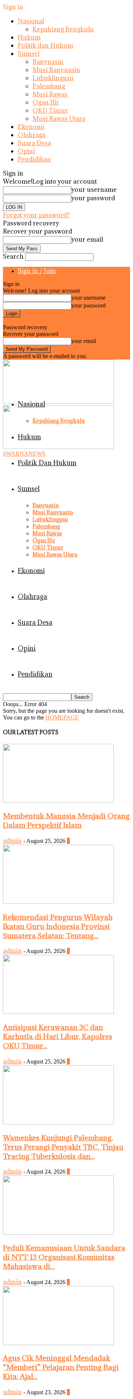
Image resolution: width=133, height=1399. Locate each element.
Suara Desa (34, 143)
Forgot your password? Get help (40, 320)
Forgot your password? (36, 215)
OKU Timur (50, 110)
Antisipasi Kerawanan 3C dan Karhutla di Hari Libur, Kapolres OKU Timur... (57, 1036)
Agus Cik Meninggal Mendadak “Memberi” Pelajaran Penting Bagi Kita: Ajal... (61, 1367)
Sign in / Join (37, 271)
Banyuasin (48, 62)
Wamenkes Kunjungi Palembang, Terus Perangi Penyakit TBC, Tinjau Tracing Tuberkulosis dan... (63, 1147)
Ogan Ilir (46, 102)
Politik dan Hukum (45, 45)
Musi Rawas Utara (59, 119)
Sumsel (29, 54)
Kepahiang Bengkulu (63, 29)
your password (93, 198)
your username (94, 189)
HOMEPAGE (62, 717)
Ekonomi (31, 127)
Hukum (29, 37)
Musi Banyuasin (56, 70)
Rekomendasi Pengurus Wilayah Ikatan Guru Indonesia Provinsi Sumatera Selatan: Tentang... (58, 926)
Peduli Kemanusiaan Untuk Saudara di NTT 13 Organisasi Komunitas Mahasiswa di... (64, 1257)
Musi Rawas (50, 94)
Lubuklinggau (53, 78)
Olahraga (31, 135)
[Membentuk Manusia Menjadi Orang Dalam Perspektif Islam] (58, 801)
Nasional (31, 21)
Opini (26, 151)
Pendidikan (34, 159)
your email (87, 239)
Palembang (49, 86)
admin (12, 841)
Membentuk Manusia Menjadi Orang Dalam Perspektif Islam (66, 820)
